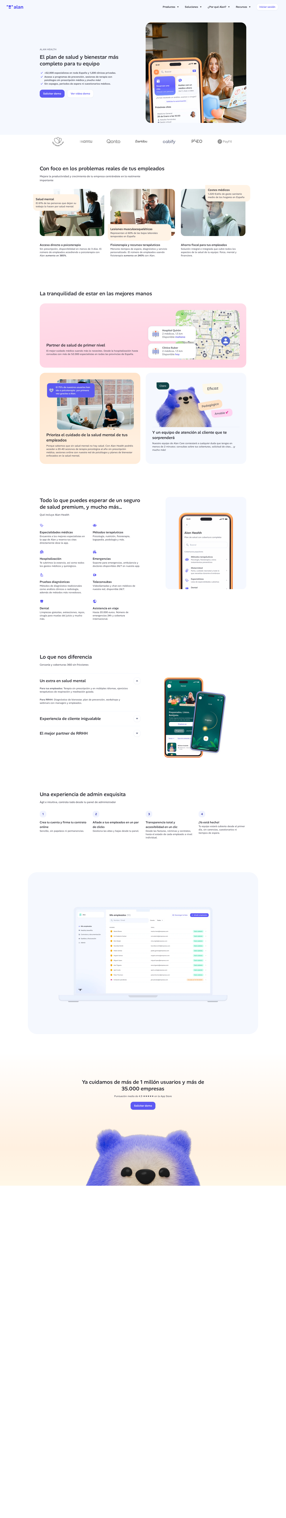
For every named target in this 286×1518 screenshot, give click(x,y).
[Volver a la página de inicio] (15, 7)
